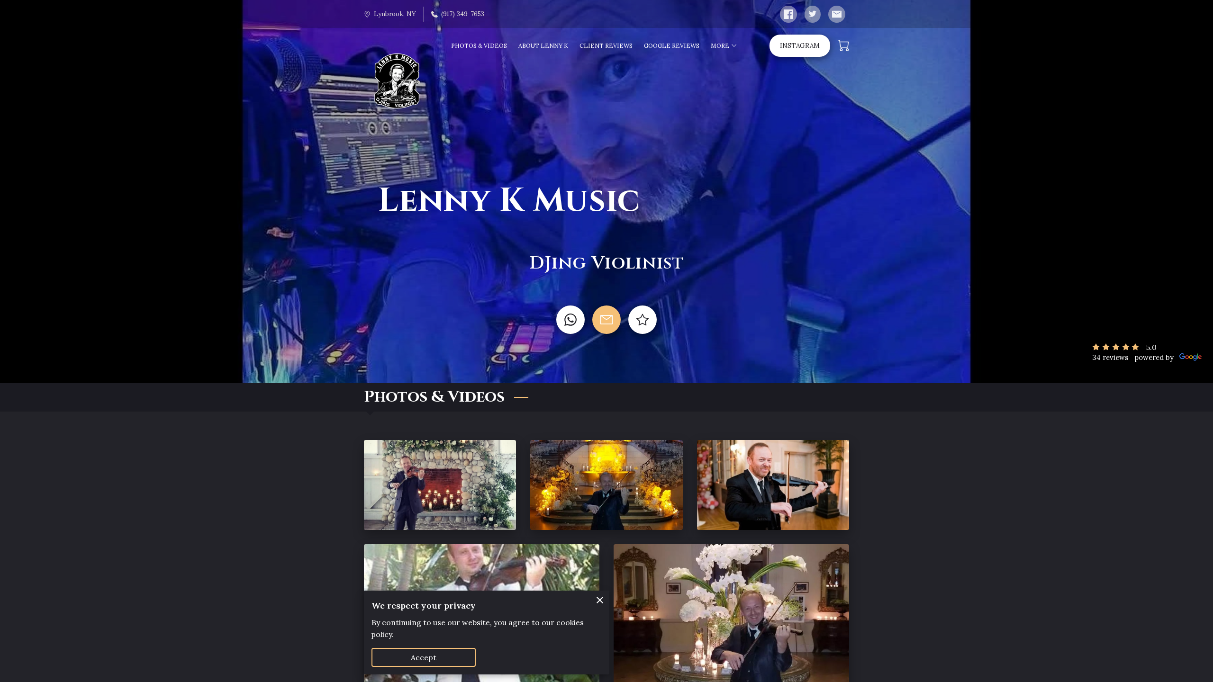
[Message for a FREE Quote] (606, 319)
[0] (843, 45)
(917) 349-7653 (462, 13)
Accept (423, 657)
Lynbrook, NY (395, 13)
